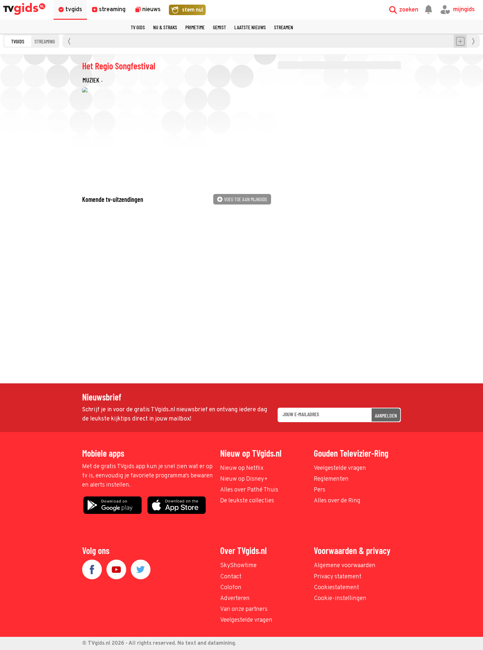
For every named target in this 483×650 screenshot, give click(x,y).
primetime (195, 27)
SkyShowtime (238, 565)
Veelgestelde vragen (340, 468)
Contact (231, 577)
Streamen (283, 27)
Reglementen (331, 479)
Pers (319, 490)
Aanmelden (386, 415)
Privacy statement (337, 577)
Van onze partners (243, 609)
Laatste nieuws (250, 27)
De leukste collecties (247, 501)
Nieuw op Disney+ (244, 479)
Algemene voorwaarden (345, 565)
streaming (44, 41)
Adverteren (235, 598)
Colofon (231, 587)
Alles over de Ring (337, 501)
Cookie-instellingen (340, 598)
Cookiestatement (336, 587)
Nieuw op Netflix (242, 468)
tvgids (17, 41)
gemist (219, 27)
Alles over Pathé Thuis (249, 490)
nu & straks (165, 27)
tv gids (138, 27)
